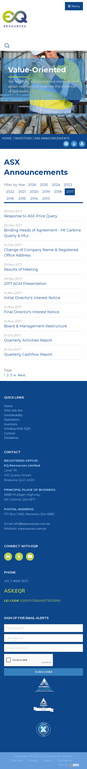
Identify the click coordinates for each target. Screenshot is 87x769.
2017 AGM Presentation (25, 283)
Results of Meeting (21, 269)
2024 (56, 185)
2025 (44, 185)
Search (48, 760)
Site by (63, 765)
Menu (75, 6)
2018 (58, 192)
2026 (32, 185)
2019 (46, 192)
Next (21, 375)
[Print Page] (66, 144)
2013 (46, 198)
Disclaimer (11, 438)
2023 (68, 185)
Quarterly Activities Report (28, 340)
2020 (34, 192)
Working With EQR (17, 429)
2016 (10, 198)
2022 (10, 192)
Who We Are (13, 410)
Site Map (17, 760)
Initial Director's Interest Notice (32, 298)
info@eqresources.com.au (32, 524)
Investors (10, 424)
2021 (22, 192)
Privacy (33, 760)
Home (8, 406)
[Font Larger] (82, 144)
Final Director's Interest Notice (31, 312)
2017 (70, 192)
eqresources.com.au (32, 528)
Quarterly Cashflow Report (28, 354)
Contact (9, 433)
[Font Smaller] (74, 144)
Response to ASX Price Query (30, 216)
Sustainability (13, 415)
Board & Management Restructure (35, 326)
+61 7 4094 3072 (16, 581)
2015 (22, 198)
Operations (12, 419)
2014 (34, 198)
